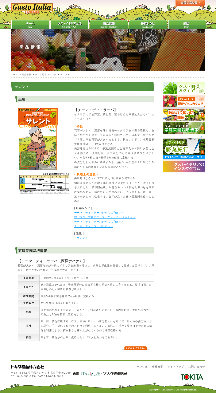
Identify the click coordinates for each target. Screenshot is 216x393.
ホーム (14, 74)
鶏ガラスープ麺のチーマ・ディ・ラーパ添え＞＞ (104, 217)
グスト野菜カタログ (45, 74)
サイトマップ (175, 366)
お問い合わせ (196, 366)
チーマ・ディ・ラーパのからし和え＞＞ (99, 212)
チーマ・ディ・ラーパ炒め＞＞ (93, 226)
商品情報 (26, 74)
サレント (82, 237)
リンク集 (142, 366)
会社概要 (157, 366)
